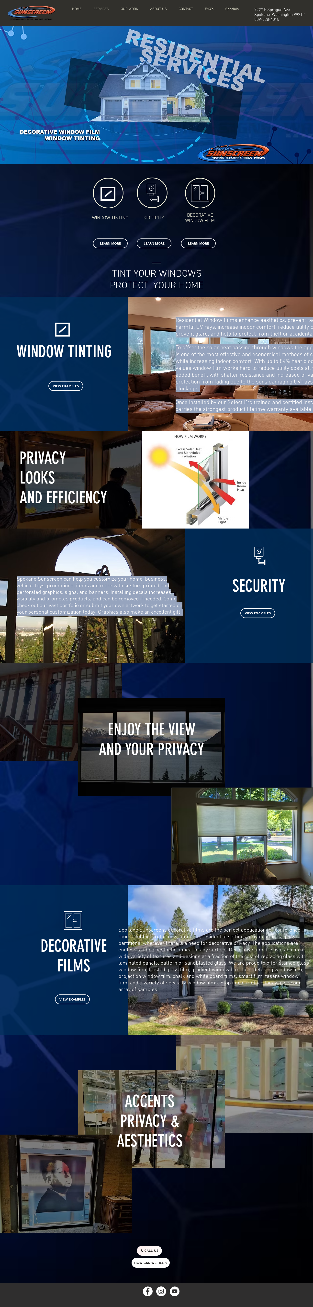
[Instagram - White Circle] (161, 1291)
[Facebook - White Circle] (148, 1291)
